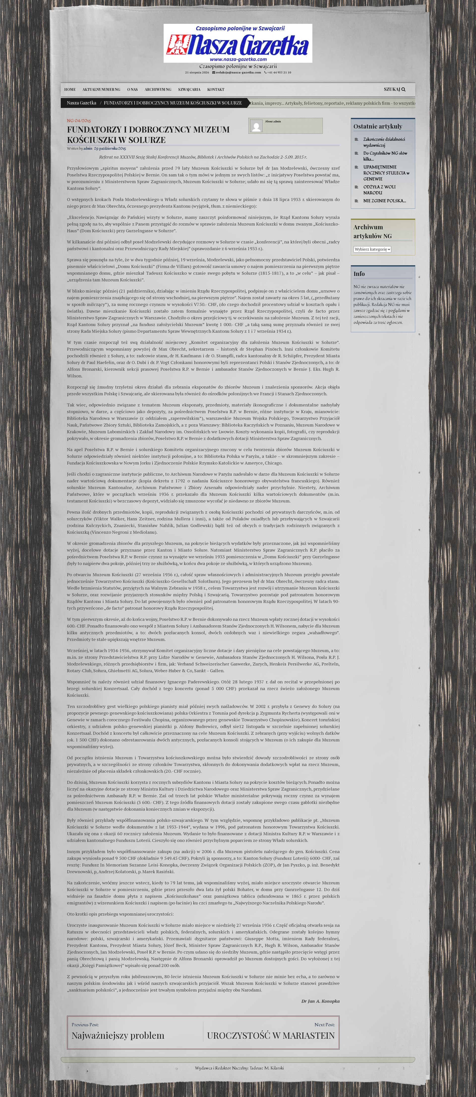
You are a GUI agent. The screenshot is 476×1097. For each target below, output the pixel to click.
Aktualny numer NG (101, 89)
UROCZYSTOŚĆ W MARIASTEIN (271, 1035)
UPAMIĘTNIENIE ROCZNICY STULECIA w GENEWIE (386, 173)
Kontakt (215, 89)
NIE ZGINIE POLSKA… (384, 201)
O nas (132, 89)
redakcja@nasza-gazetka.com (238, 72)
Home (70, 89)
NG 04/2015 (79, 121)
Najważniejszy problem (118, 1035)
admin (277, 121)
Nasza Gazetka (81, 103)
